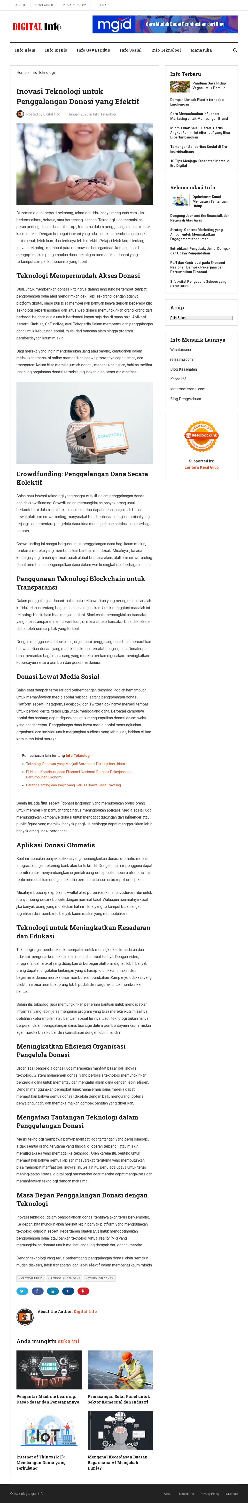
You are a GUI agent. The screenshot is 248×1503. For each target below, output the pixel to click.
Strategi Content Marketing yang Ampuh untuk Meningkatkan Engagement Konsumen (196, 234)
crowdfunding (32, 1278)
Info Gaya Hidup (93, 50)
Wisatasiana (180, 349)
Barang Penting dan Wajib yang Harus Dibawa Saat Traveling (73, 785)
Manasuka (201, 50)
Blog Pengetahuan (185, 399)
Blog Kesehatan (183, 369)
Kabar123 (178, 379)
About (20, 5)
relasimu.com (181, 359)
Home (21, 72)
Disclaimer (44, 5)
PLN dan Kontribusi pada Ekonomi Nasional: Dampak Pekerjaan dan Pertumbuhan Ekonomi (197, 267)
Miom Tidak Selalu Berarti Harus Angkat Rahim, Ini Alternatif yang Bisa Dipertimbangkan (200, 132)
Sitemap (102, 5)
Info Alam (25, 50)
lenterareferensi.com (187, 389)
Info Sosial (131, 50)
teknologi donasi (101, 1278)
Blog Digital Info (32, 1493)
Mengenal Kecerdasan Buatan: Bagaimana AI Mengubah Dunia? (118, 1462)
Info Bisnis (56, 50)
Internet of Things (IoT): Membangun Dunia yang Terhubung (41, 1462)
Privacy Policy (74, 5)
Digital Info (51, 114)
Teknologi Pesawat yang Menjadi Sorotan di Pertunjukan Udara (75, 764)
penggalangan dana (65, 1278)
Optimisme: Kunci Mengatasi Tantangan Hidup (210, 201)
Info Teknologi (166, 50)
